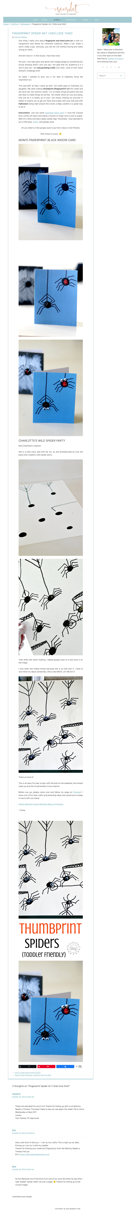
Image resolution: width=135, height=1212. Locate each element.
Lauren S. (16, 1094)
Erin (14, 1130)
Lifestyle (85, 20)
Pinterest (77, 792)
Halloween (25, 24)
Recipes (44, 20)
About (97, 20)
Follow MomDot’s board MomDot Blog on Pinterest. (41, 804)
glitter (35, 122)
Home (36, 20)
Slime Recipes (71, 20)
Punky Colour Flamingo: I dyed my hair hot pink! (33, 1075)
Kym (14, 1166)
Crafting (56, 20)
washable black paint (54, 113)
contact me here (115, 58)
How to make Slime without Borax (28, 1073)
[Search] (121, 75)
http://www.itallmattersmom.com (35, 1154)
